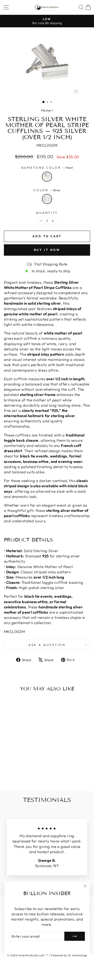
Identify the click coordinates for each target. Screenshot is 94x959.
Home (46, 110)
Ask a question (47, 645)
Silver (47, 199)
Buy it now (47, 250)
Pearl (47, 176)
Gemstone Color (47, 167)
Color (47, 190)
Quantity (47, 212)
